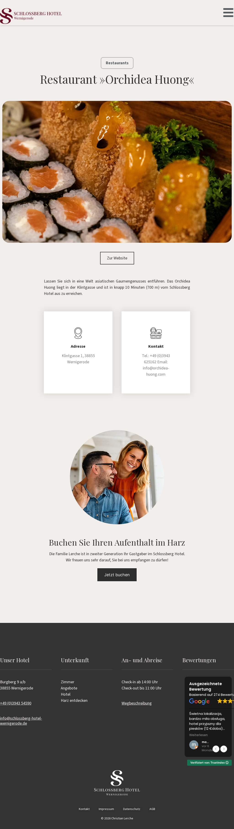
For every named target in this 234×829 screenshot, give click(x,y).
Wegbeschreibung (137, 703)
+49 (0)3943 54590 (15, 703)
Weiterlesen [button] (198, 735)
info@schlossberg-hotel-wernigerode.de (21, 721)
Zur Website (117, 258)
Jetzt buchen (117, 574)
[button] (223, 749)
